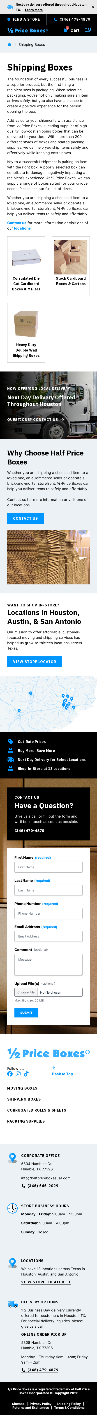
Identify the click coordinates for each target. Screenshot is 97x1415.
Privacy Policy (40, 1404)
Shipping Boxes (24, 1099)
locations (22, 228)
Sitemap (18, 1404)
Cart (74, 30)
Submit (26, 1013)
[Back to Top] (53, 1068)
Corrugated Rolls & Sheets (36, 1110)
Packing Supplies (26, 1121)
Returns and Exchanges (30, 1407)
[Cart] (65, 30)
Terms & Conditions (69, 1407)
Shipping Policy (69, 1404)
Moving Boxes (22, 1088)
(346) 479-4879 (29, 830)
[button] (48, 1089)
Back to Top (62, 1074)
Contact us (16, 223)
